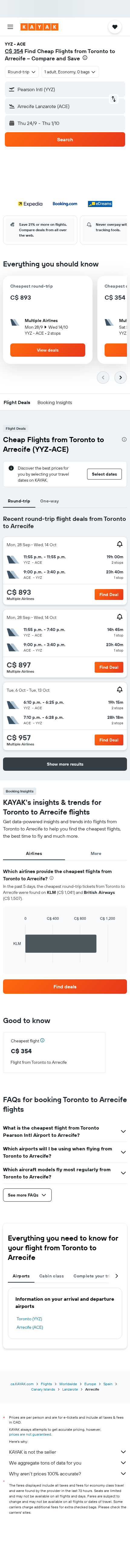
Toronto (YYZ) (29, 1318)
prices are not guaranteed (30, 1434)
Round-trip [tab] (19, 501)
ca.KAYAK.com (22, 1384)
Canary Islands (43, 1389)
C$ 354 (14, 51)
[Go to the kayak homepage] (39, 26)
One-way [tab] (49, 501)
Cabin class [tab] (51, 1276)
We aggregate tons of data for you (45, 1463)
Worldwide (68, 1384)
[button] (10, 26)
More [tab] (96, 853)
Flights (46, 1384)
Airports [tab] (21, 1276)
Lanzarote (70, 1389)
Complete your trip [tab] (93, 1276)
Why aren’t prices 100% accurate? (45, 1474)
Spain (107, 1384)
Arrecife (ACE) (30, 1327)
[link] (65, 986)
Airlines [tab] (34, 853)
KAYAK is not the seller (32, 1452)
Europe (90, 1384)
